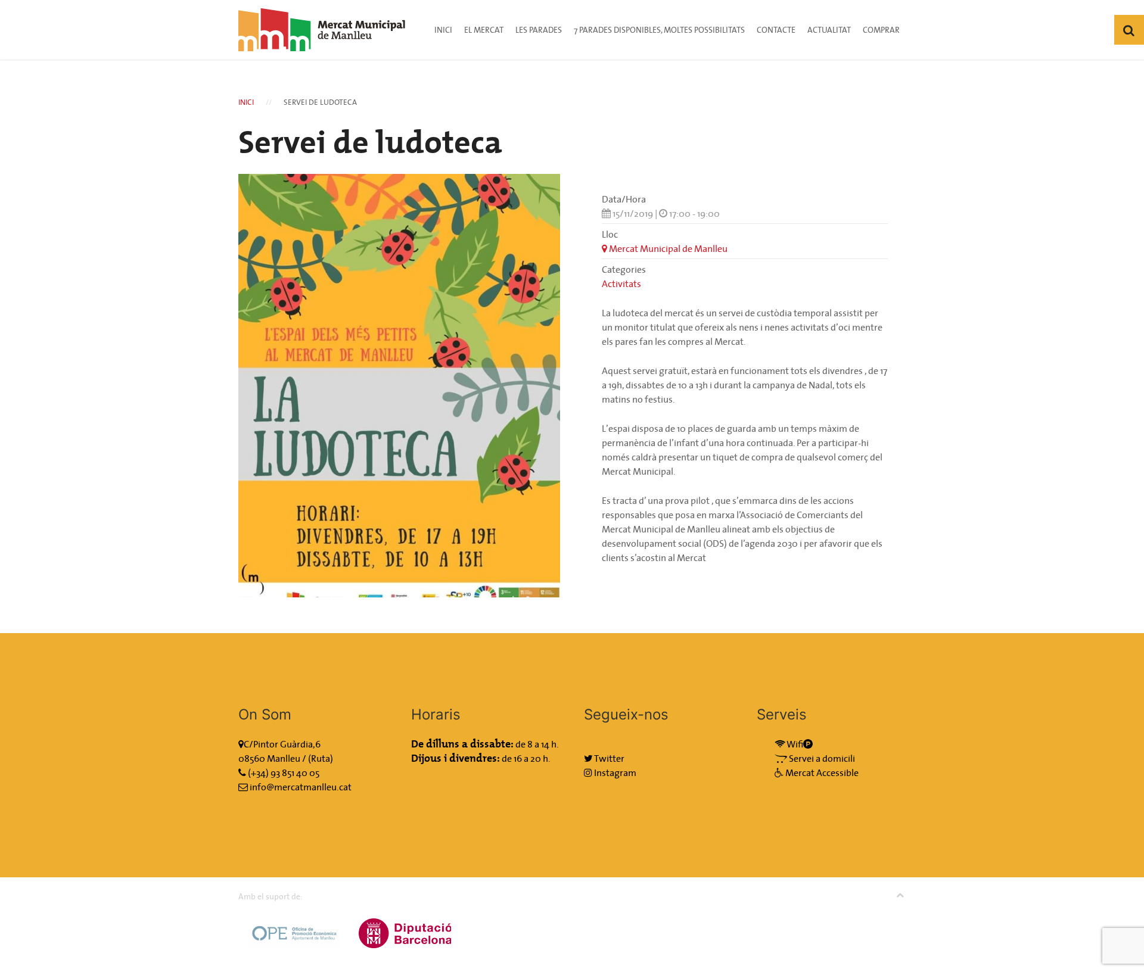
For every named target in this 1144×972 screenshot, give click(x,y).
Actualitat (829, 29)
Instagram (614, 772)
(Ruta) (320, 758)
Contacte (776, 29)
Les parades (538, 29)
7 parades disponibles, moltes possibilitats (659, 29)
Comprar (881, 29)
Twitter (608, 758)
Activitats (621, 283)
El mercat (483, 29)
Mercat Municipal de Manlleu (667, 248)
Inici (443, 29)
